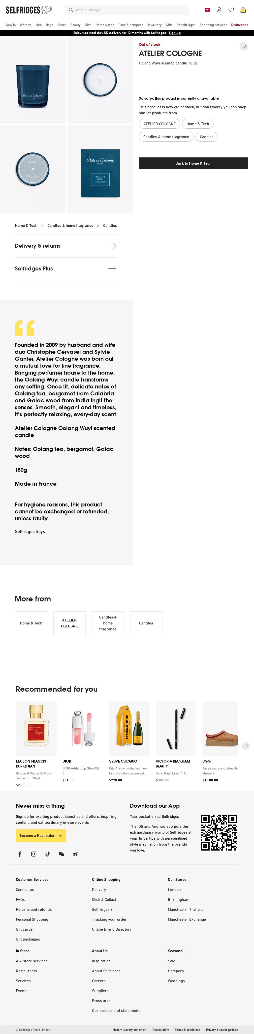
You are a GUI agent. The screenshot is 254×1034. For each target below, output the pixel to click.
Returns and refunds (34, 909)
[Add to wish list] (244, 46)
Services (23, 980)
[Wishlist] (231, 10)
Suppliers (100, 990)
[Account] (219, 10)
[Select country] (207, 10)
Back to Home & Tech (193, 163)
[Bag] (243, 10)
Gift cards (24, 929)
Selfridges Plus (34, 268)
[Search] (71, 10)
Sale (171, 961)
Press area (101, 1000)
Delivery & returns (38, 245)
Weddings (176, 980)
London (174, 889)
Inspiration (101, 961)
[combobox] (131, 9)
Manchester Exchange (187, 919)
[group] (127, 746)
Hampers (176, 971)
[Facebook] (20, 857)
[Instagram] (34, 857)
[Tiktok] (48, 857)
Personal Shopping (32, 919)
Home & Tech (26, 225)
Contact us (25, 889)
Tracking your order (109, 919)
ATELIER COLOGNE (170, 53)
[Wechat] (61, 857)
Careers (99, 980)
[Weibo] (75, 857)
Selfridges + (102, 909)
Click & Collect (104, 899)
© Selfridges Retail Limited (33, 1030)
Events (22, 990)
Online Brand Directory (112, 929)
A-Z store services (32, 961)
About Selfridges (106, 971)
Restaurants (26, 971)
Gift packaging (28, 939)
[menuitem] (11, 25)
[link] (35, 776)
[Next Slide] (246, 746)
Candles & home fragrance (70, 225)
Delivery (99, 889)
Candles (110, 225)
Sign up (175, 33)
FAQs (20, 899)
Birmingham (179, 899)
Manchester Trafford (186, 909)
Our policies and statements (116, 1010)
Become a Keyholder (37, 835)
